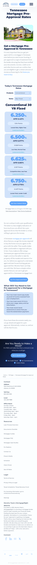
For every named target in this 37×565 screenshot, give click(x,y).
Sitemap (6, 498)
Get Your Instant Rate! (18, 203)
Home (5, 375)
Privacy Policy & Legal (10, 482)
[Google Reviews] (16, 555)
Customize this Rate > (18, 130)
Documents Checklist (10, 429)
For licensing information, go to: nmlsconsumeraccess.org (14, 492)
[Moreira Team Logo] (5, 4)
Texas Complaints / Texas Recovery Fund (16, 487)
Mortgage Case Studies (11, 442)
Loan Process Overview (11, 425)
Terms (11, 99)
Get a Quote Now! (18, 355)
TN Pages (11, 375)
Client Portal (8, 465)
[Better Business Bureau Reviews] (10, 556)
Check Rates (14, 4)
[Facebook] (6, 539)
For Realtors (7, 447)
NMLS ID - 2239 (25, 563)
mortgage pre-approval (21, 239)
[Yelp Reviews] (27, 554)
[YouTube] (15, 539)
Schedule (22, 4)
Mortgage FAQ (8, 438)
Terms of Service (9, 478)
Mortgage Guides (9, 434)
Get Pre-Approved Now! (18, 279)
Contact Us (7, 451)
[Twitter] (19, 539)
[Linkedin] (10, 539)
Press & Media (8, 456)
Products (10, 93)
